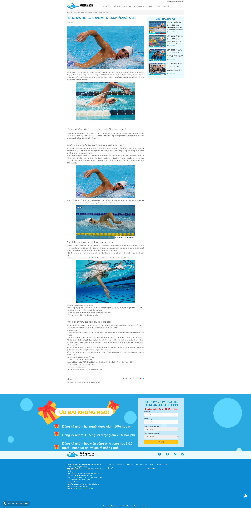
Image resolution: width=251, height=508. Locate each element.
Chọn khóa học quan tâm (152, 434)
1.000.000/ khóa (173, 25)
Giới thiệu (117, 6)
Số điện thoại (148, 419)
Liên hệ (166, 6)
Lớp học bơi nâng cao (174, 22)
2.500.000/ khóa (173, 39)
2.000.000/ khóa (173, 67)
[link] (79, 486)
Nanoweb (145, 506)
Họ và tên (147, 411)
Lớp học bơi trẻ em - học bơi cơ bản (175, 36)
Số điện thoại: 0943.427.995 (175, 1)
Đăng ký (161, 442)
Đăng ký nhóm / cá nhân (152, 426)
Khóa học (127, 6)
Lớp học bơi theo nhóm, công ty (174, 64)
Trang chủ (106, 6)
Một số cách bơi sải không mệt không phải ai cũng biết (93, 12)
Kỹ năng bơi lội (139, 6)
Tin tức (157, 6)
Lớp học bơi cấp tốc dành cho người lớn (174, 50)
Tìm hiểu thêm (171, 32)
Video (150, 6)
